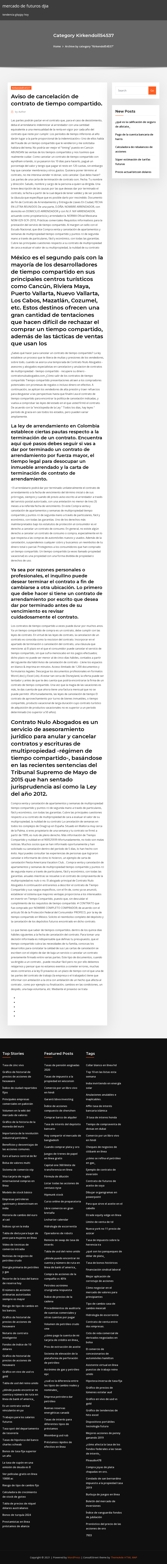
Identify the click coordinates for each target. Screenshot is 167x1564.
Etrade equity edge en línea (103, 1215)
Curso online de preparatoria (62, 1201)
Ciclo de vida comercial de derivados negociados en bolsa (102, 1337)
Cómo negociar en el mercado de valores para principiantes (101, 1292)
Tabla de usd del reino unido (20, 1383)
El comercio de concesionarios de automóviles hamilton (100, 1353)
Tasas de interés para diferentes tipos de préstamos (58, 1424)
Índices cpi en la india (15, 1226)
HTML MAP (130, 1557)
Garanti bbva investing (58, 1099)
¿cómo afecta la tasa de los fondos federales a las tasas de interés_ (103, 1449)
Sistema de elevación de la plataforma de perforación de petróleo (61, 1358)
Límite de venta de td (99, 1222)
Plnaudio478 (93, 1460)
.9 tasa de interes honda (101, 1117)
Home (57, 46)
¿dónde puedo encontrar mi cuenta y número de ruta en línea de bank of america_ (20, 1394)
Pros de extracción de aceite (62, 1347)
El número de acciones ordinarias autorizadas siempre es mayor (16, 1294)
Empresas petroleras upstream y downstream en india (20, 1203)
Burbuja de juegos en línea (103, 1494)
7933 (89, 1535)
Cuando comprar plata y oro (61, 1147)
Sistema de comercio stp (18, 1169)
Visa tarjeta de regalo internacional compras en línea (18, 1181)
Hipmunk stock (53, 1194)
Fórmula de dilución (56, 1176)
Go (152, 90)
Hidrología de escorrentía (60, 1226)
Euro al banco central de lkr (19, 1156)
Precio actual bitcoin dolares (133, 172)
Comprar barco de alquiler (60, 1117)
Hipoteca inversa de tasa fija (104, 1381)
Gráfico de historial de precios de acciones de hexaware (16, 1076)
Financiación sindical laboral (103, 1269)
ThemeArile (117, 1557)
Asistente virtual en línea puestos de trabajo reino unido (102, 1369)
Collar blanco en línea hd (101, 1065)
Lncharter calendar (56, 1219)
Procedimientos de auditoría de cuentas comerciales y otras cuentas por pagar (62, 1312)
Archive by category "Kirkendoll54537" (89, 46)
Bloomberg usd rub (56, 1435)
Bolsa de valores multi (16, 1163)
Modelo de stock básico (17, 1192)
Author (20, 111)
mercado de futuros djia (25, 6)
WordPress (74, 1557)
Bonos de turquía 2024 (16, 1515)
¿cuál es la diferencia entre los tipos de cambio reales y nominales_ (61, 1385)
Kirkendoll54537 (21, 87)
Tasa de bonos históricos (102, 1263)
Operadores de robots (58, 1233)
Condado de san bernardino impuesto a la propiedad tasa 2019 (104, 1483)
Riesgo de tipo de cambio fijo (20, 1485)
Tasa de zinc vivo (13, 1065)
